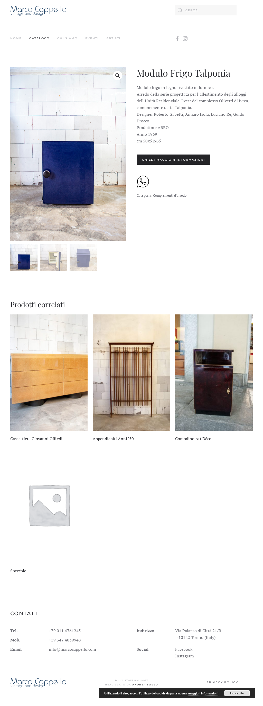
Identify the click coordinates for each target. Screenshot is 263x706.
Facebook (183, 649)
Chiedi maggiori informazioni (173, 159)
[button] (117, 75)
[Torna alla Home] (38, 10)
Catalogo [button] (39, 38)
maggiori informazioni (203, 693)
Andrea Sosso (145, 684)
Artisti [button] (113, 38)
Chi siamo (67, 38)
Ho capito (237, 693)
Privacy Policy (222, 682)
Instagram (184, 656)
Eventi (92, 38)
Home (16, 38)
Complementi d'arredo (169, 195)
